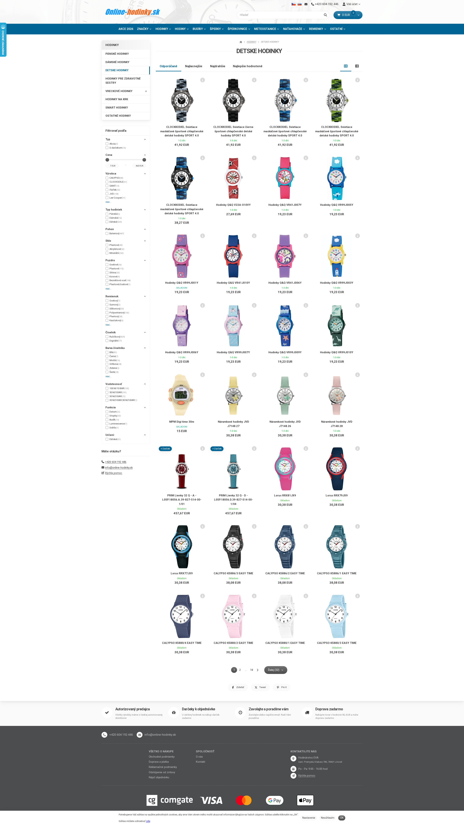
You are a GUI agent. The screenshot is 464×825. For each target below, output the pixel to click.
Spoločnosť (205, 751)
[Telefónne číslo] (104, 735)
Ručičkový (117, 336)
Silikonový (116, 308)
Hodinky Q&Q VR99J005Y (336, 205)
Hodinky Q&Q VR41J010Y (233, 282)
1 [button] (235, 670)
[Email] (306, 4)
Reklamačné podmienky (163, 767)
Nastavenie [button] (308, 817)
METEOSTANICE (265, 29)
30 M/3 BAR (117, 396)
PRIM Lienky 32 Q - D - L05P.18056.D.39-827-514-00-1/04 (233, 500)
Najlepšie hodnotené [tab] (247, 66)
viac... (108, 202)
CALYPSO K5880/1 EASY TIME (285, 643)
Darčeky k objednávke (198, 709)
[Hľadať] (325, 15)
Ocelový (114, 300)
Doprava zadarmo (329, 709)
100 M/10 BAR (119, 388)
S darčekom (117, 147)
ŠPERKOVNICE (237, 29)
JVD (114, 193)
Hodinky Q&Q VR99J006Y (181, 352)
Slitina (114, 272)
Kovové (114, 276)
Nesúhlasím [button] (327, 817)
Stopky (115, 415)
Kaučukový (116, 320)
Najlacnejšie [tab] (193, 66)
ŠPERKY (215, 29)
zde (148, 821)
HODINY (180, 29)
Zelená (114, 368)
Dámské (115, 217)
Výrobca (110, 173)
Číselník (110, 332)
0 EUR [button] (348, 14)
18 (251, 670)
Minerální (116, 253)
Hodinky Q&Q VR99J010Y (336, 352)
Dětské (115, 221)
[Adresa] (293, 758)
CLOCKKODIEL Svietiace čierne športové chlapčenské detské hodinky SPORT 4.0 (233, 131)
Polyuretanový (119, 312)
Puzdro (110, 260)
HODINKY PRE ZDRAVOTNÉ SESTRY (123, 80)
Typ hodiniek (113, 209)
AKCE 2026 (126, 29)
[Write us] (293, 776)
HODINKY (162, 29)
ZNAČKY (142, 29)
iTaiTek (114, 189)
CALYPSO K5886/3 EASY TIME (233, 573)
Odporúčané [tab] (168, 66)
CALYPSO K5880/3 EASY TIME (337, 643)
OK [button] (341, 817)
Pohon (109, 229)
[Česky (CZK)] (294, 4)
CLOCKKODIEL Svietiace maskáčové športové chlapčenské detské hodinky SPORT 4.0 (181, 131)
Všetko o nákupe (161, 751)
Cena (108, 155)
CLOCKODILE (118, 181)
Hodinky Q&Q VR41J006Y (285, 282)
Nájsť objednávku (159, 777)
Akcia (113, 143)
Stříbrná (115, 364)
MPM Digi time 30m (181, 421)
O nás (199, 756)
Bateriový (116, 233)
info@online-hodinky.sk (119, 467)
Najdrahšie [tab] (217, 66)
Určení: (110, 435)
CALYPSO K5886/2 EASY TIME (285, 573)
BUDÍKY (198, 29)
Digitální (115, 340)
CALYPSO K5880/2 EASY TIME (233, 643)
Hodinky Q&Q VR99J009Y (285, 352)
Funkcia (110, 407)
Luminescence (118, 423)
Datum (114, 411)
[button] (358, 15)
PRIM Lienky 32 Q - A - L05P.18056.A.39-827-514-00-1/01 (181, 500)
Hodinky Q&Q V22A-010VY (233, 205)
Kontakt (200, 761)
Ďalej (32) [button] (273, 670)
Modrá (114, 360)
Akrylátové (116, 249)
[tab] (345, 66)
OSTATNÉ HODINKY (118, 115)
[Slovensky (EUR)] (300, 4)
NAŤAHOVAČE (292, 29)
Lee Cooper (117, 197)
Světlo (114, 427)
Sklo (108, 240)
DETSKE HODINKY (117, 70)
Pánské (114, 213)
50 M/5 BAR (118, 392)
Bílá (113, 352)
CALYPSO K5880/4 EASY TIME (182, 643)
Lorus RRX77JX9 (182, 573)
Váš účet (352, 4)
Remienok (111, 296)
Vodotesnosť (113, 384)
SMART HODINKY (116, 107)
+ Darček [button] (165, 448)
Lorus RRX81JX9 (285, 495)
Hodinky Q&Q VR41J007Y (285, 205)
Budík (114, 419)
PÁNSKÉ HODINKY (117, 53)
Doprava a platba (159, 761)
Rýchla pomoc (113, 473)
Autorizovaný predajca (132, 709)
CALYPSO (116, 177)
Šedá (114, 372)
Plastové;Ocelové (119, 284)
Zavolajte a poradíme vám (268, 709)
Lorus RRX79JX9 (337, 495)
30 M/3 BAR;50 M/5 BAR (123, 400)
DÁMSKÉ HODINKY (117, 62)
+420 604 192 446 (115, 462)
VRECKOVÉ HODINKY (118, 91)
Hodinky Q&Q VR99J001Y (181, 282)
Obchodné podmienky (162, 756)
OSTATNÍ (336, 29)
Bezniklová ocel (120, 280)
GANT (114, 185)
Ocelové (115, 264)
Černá (113, 356)
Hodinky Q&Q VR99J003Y (336, 282)
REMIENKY (316, 29)
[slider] (107, 160)
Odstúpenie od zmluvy (162, 772)
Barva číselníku (115, 348)
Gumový (115, 304)
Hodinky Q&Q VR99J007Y (233, 352)
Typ (107, 139)
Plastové (116, 245)
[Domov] (133, 12)
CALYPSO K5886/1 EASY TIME (337, 573)
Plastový (115, 316)
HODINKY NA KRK (116, 99)
